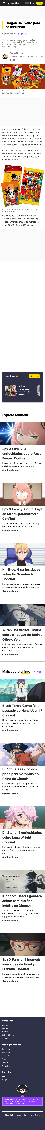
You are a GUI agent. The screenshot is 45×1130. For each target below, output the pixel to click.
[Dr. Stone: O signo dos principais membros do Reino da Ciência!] (22, 769)
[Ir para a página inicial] (13, 3)
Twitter (5, 1058)
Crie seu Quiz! (33, 383)
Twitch (5, 1054)
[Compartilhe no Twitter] (23, 33)
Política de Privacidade (7, 1113)
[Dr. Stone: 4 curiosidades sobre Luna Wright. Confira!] (22, 832)
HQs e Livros (7, 1030)
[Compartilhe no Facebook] (20, 33)
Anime (5, 1019)
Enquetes (6, 1076)
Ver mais (38, 686)
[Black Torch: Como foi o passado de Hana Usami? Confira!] (22, 705)
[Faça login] (32, 3)
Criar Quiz (39, 3)
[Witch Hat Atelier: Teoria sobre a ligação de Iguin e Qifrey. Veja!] (22, 629)
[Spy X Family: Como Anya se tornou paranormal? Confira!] (22, 501)
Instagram (7, 1047)
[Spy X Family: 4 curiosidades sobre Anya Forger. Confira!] (22, 440)
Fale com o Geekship (38, 1113)
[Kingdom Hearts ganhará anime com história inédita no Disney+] (22, 896)
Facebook (6, 1044)
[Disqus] (22, 305)
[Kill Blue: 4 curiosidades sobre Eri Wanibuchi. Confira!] (22, 565)
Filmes (5, 1023)
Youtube (6, 1061)
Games (5, 1026)
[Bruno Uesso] (5, 59)
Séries (5, 1033)
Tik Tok (5, 1051)
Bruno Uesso (16, 55)
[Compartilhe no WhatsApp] (27, 33)
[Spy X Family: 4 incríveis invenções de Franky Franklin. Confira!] (22, 965)
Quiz (4, 1072)
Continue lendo (10, 477)
